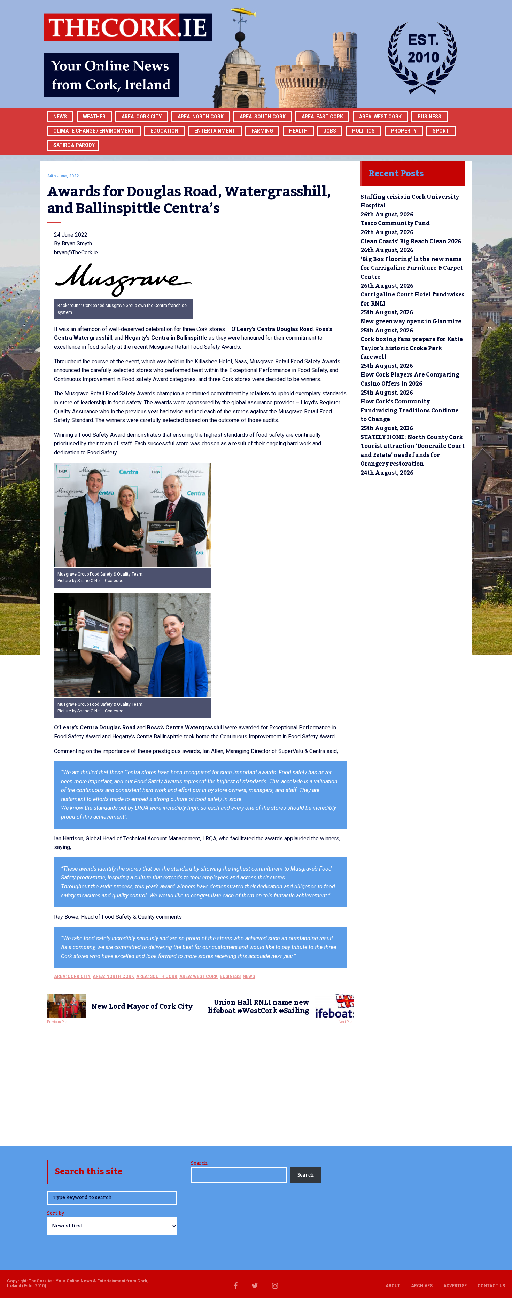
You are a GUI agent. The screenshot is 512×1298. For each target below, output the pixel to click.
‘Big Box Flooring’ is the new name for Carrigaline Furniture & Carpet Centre (411, 268)
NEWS (249, 976)
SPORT (441, 131)
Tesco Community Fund (395, 223)
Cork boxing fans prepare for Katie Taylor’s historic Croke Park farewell (411, 348)
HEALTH (298, 131)
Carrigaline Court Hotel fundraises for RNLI (412, 299)
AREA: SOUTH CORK (156, 976)
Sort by (55, 1214)
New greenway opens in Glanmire (410, 321)
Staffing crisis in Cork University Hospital (409, 201)
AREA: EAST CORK (322, 116)
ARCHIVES (422, 1286)
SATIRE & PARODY (74, 145)
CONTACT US (491, 1286)
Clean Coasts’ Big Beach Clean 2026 (410, 241)
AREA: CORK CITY (142, 116)
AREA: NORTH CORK (113, 976)
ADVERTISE (455, 1286)
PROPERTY (404, 131)
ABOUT (393, 1286)
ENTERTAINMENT (214, 131)
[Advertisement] (200, 1083)
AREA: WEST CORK (380, 116)
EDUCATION (164, 131)
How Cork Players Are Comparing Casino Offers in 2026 (409, 379)
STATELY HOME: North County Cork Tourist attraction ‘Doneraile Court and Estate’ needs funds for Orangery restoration (412, 451)
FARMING (262, 131)
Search (199, 1163)
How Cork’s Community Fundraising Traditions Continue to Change (409, 410)
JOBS (330, 131)
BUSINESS (429, 116)
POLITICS (363, 131)
